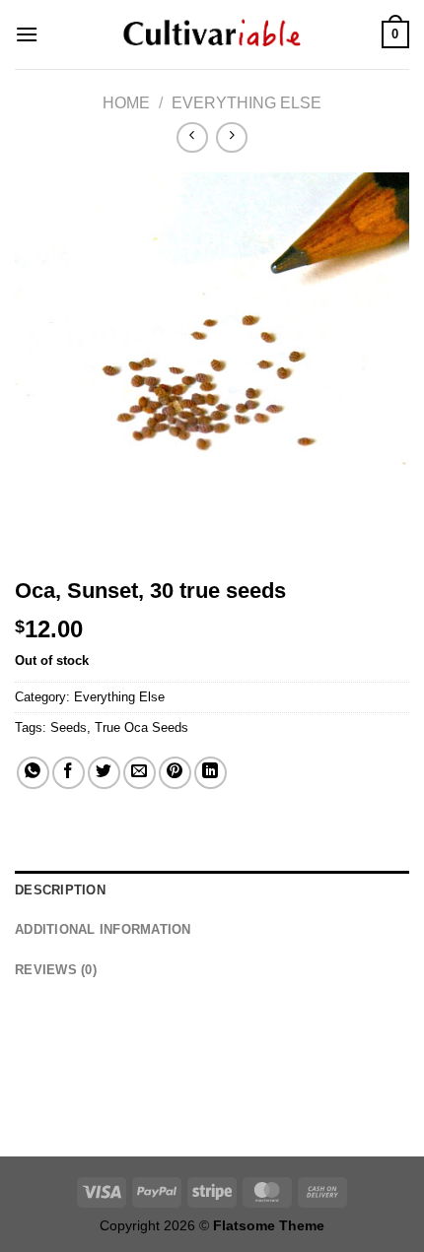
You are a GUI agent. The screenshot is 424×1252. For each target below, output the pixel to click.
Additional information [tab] (103, 929)
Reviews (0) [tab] (56, 969)
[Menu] (26, 34)
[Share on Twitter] (104, 773)
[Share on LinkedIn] (210, 773)
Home (126, 103)
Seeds (68, 727)
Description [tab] (60, 890)
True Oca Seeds (141, 727)
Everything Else (246, 103)
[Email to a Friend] (139, 773)
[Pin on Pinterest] (175, 773)
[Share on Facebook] (68, 773)
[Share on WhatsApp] (33, 773)
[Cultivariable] (212, 34)
